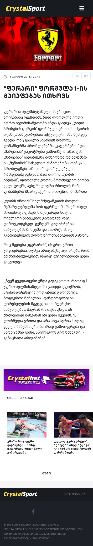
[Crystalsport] (25, 8)
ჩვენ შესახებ (74, 494)
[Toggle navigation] (81, 9)
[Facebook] (33, 511)
